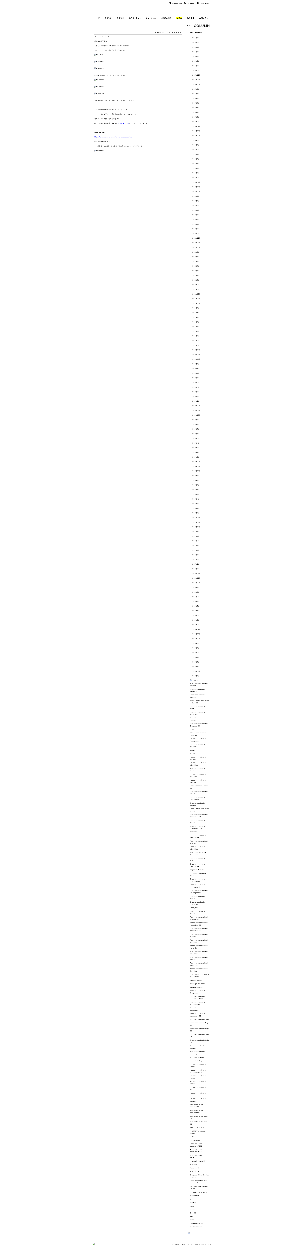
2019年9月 (196, 420)
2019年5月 (196, 438)
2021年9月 (196, 308)
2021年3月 (196, 336)
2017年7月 (196, 541)
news (192, 1206)
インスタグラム (123, 123)
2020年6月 (196, 378)
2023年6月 (196, 210)
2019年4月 (196, 443)
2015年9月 (196, 643)
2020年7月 (196, 373)
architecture (194, 1195)
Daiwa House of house (199, 1192)
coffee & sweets (196, 980)
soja (191, 1216)
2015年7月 (196, 652)
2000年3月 (196, 676)
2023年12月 (196, 182)
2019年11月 (196, 410)
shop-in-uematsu (196, 987)
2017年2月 (196, 564)
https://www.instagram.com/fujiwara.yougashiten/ (113, 137)
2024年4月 (196, 163)
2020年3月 (196, 392)
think (192, 1220)
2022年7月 (196, 261)
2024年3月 (196, 168)
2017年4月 (196, 555)
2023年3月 (196, 224)
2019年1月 (196, 457)
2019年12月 (196, 406)
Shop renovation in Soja (199, 1019)
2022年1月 (196, 289)
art (191, 1199)
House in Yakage (196, 1061)
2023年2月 (196, 229)
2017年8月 (196, 536)
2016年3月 (196, 615)
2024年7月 (196, 149)
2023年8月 (196, 201)
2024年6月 (196, 154)
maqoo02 (193, 832)
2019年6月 (196, 434)
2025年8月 (196, 94)
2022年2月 (196, 284)
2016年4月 (196, 610)
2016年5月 (196, 606)
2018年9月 (196, 476)
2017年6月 (196, 545)
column (193, 750)
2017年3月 (196, 559)
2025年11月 (196, 80)
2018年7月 (196, 485)
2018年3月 (196, 503)
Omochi (193, 1213)
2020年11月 (196, 354)
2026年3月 (196, 61)
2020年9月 (196, 364)
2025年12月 (196, 75)
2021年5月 (196, 326)
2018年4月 (196, 499)
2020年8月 (196, 368)
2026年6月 (196, 47)
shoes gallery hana (197, 984)
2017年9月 (196, 531)
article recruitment (197, 1227)
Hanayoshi (194, 908)
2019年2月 (196, 452)
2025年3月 (196, 117)
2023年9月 (196, 196)
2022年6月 (196, 266)
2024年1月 (196, 177)
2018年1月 (196, 513)
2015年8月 (196, 648)
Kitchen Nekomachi (197, 1161)
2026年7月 (196, 42)
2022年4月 (196, 275)
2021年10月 (196, 303)
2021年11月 (196, 299)
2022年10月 (196, 247)
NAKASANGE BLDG (197, 1128)
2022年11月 (196, 243)
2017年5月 (196, 550)
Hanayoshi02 (195, 1140)
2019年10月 (196, 415)
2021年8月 (196, 312)
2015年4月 (196, 666)
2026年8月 (196, 38)
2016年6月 (196, 601)
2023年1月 (196, 233)
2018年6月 (196, 489)
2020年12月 (196, 350)
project (192, 754)
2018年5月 (196, 494)
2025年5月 (196, 107)
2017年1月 (196, 569)
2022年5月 (196, 271)
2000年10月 (196, 671)
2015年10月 (196, 639)
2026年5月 (196, 52)
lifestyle (193, 1202)
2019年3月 (196, 447)
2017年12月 (196, 517)
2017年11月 (196, 522)
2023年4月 (196, 219)
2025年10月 (196, 84)
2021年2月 (196, 340)
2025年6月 (196, 103)
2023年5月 (196, 215)
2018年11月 (196, 466)
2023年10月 (196, 191)
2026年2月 (196, 66)
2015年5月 (196, 662)
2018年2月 (196, 508)
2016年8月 (196, 592)
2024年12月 (196, 126)
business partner (196, 1223)
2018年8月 (196, 480)
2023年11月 (196, 187)
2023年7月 (196, 205)
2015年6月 (196, 657)
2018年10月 (196, 471)
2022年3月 (196, 280)
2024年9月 (196, 140)
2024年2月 (196, 173)
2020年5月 (196, 382)
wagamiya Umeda (197, 870)
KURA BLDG (195, 1171)
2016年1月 (196, 625)
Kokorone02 (194, 1168)
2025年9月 (196, 89)
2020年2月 (196, 396)
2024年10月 (196, 136)
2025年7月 (196, 98)
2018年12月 (196, 462)
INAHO (192, 729)
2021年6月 (196, 322)
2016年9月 (196, 587)
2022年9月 (196, 252)
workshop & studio (197, 1057)
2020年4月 (196, 387)
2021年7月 (196, 317)
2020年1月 (196, 401)
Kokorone (193, 1164)
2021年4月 (196, 331)
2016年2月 (196, 620)
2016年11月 (196, 578)
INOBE (192, 1137)
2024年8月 (196, 145)
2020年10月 (196, 359)
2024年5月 (196, 159)
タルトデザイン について (190, 1244)
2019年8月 (196, 424)
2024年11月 (196, 131)
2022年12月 (196, 238)
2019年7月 (196, 429)
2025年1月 (196, 121)
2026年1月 (196, 70)
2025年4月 (196, 112)
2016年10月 (196, 583)
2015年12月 (196, 629)
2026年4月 (196, 56)
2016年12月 (196, 573)
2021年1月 (196, 345)
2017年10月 (196, 527)
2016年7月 (196, 597)
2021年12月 (196, 294)
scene (192, 1209)
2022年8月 (196, 257)
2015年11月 (196, 634)
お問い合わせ (205, 1244)
